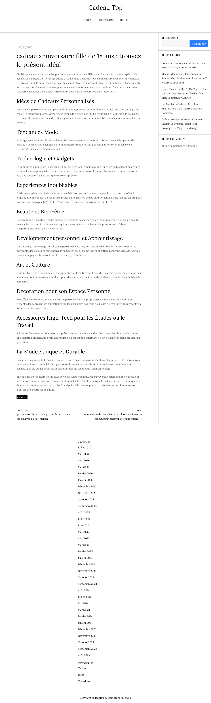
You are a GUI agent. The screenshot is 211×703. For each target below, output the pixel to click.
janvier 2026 (85, 479)
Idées (124, 20)
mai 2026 (83, 453)
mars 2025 (84, 544)
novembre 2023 (87, 635)
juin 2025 (83, 525)
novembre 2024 (87, 570)
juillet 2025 (84, 518)
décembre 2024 (87, 564)
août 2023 (84, 655)
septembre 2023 (87, 648)
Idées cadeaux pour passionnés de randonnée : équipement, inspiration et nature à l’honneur (185, 78)
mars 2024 (84, 609)
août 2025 (84, 512)
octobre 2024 (86, 577)
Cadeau (88, 20)
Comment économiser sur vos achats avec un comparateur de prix (183, 65)
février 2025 (85, 551)
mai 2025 (83, 531)
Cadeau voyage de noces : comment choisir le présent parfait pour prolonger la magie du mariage (183, 124)
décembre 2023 (87, 629)
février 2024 (85, 616)
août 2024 (84, 590)
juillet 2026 (84, 447)
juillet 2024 (84, 596)
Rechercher (170, 38)
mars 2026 (84, 466)
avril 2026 (84, 460)
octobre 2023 (86, 642)
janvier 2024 (85, 622)
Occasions (107, 20)
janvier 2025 (85, 557)
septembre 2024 (87, 583)
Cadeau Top (105, 7)
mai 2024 (83, 603)
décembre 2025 (87, 486)
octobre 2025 (86, 499)
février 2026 (85, 473)
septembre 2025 (87, 505)
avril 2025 (84, 538)
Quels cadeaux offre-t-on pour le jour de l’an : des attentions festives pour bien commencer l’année (185, 93)
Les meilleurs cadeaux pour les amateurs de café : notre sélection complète (182, 108)
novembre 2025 (87, 492)
